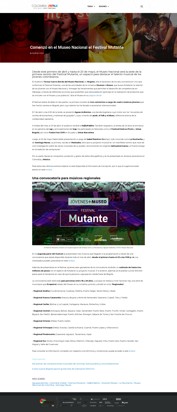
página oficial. (95, 95)
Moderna (74, 405)
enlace (49, 170)
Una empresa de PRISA (47, 401)
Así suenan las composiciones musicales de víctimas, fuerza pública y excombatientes (75, 364)
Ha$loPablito (93, 383)
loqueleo (110, 405)
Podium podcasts (84, 405)
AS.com (110, 399)
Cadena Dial (100, 402)
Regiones (103, 6)
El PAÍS (65, 399)
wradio (85, 402)
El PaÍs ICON (93, 405)
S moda (101, 405)
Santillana (84, 399)
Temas (90, 6)
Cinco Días (93, 402)
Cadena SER (104, 399)
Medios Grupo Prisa (47, 406)
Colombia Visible (58, 383)
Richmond (64, 405)
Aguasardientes (40, 383)
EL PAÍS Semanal (108, 402)
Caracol (125, 399)
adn (117, 399)
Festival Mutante (76, 383)
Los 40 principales (75, 399)
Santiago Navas (63, 385)
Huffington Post (68, 402)
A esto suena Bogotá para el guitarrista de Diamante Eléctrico (63, 369)
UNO (79, 402)
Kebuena (123, 402)
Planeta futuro (115, 402)
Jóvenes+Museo (109, 383)
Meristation (120, 405)
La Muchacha (125, 383)
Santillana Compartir (95, 399)
